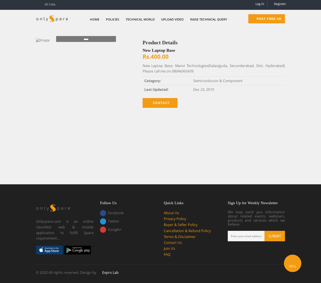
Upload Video (172, 19)
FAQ (167, 254)
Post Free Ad (268, 19)
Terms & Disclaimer (180, 236)
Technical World (140, 19)
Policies (112, 19)
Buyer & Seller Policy (180, 224)
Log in (259, 4)
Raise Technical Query (208, 19)
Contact (161, 103)
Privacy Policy (175, 218)
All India (50, 4)
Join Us (169, 248)
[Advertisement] (160, 149)
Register (279, 4)
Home (94, 19)
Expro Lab (110, 272)
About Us (171, 213)
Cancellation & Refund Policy (187, 230)
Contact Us (173, 242)
